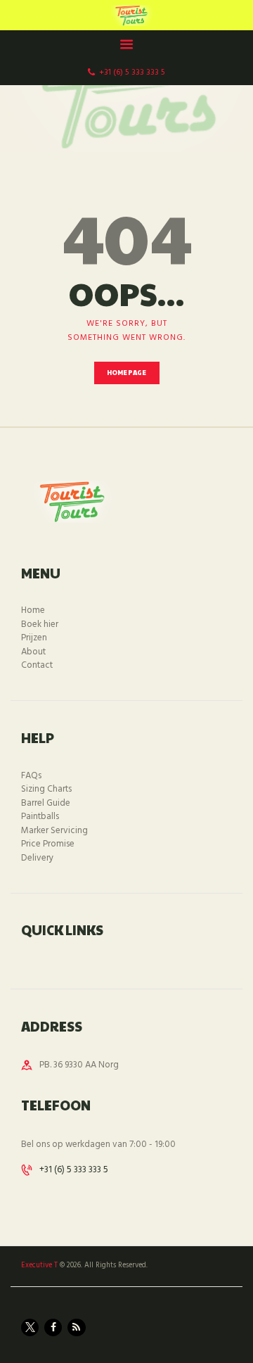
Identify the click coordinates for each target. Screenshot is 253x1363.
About (33, 652)
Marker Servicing (54, 830)
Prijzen (34, 637)
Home (33, 610)
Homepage (127, 372)
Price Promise (47, 844)
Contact (37, 665)
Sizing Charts (46, 789)
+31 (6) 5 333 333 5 (73, 1169)
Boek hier (39, 624)
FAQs (31, 775)
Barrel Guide (45, 803)
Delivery (37, 858)
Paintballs (40, 816)
